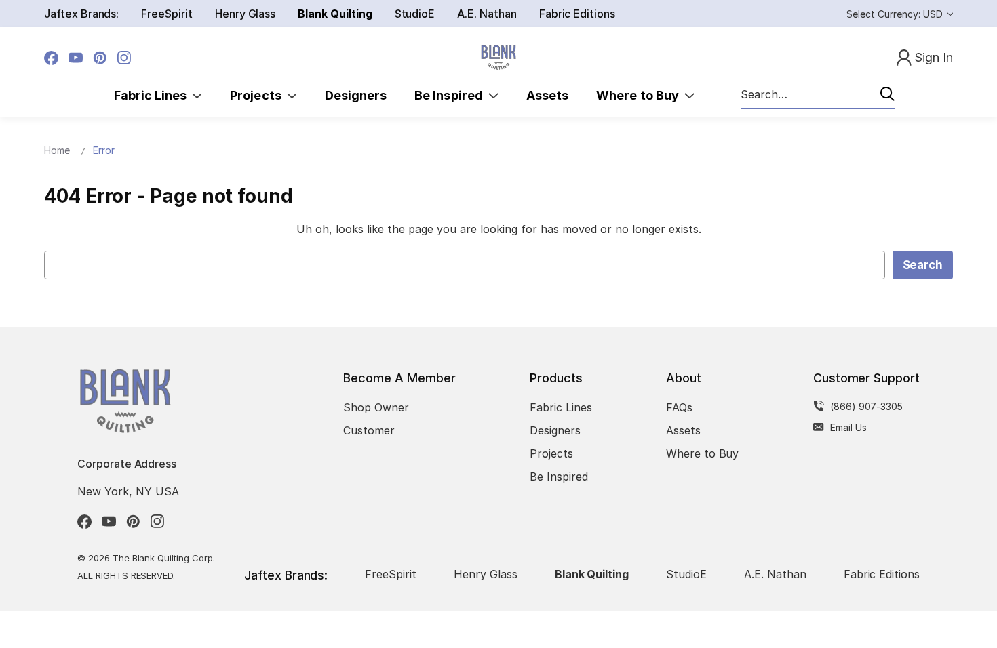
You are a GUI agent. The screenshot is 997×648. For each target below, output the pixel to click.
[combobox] (818, 95)
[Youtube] (76, 58)
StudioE (415, 13)
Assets (547, 95)
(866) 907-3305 (866, 406)
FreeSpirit (167, 13)
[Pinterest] (100, 58)
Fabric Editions (577, 13)
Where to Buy (640, 95)
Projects (258, 95)
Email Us (848, 427)
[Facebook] (51, 58)
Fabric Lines (153, 95)
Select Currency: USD (895, 14)
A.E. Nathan (486, 13)
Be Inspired (451, 95)
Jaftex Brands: (81, 13)
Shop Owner (376, 407)
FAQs (679, 407)
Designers (356, 95)
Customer (369, 430)
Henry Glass (245, 13)
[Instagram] (124, 58)
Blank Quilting (335, 13)
